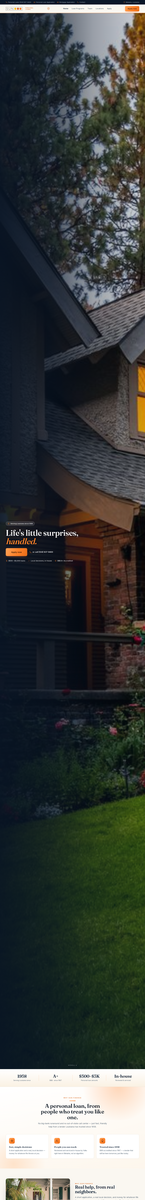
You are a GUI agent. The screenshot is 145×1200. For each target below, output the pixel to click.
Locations (100, 8)
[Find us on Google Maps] (48, 8)
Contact (82, 2)
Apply (109, 8)
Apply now (132, 9)
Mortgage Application (67, 2)
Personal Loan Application (45, 2)
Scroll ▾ (72, 1065)
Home (65, 8)
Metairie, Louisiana (132, 2)
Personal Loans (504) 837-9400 (19, 2)
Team (90, 8)
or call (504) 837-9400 (43, 552)
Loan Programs (78, 8)
